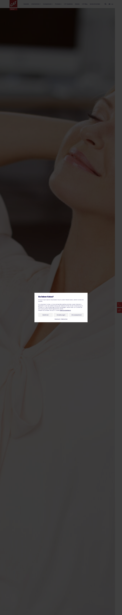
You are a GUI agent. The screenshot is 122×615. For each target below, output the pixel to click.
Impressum (57, 319)
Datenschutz (64, 319)
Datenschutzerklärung (65, 310)
